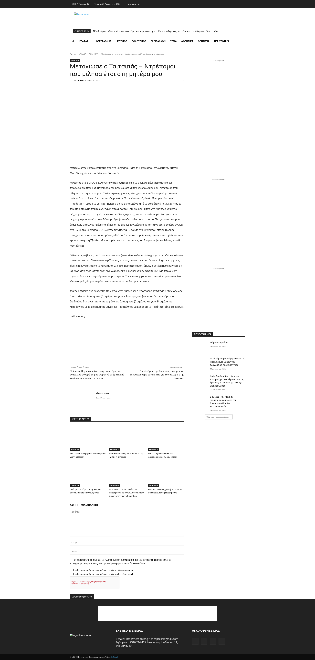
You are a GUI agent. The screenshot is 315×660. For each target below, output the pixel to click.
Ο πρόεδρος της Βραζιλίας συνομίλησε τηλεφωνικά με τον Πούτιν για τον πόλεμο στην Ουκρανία (157, 375)
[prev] (235, 31)
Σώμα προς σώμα (219, 342)
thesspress (81, 80)
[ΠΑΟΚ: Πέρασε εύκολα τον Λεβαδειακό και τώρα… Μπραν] (166, 438)
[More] (147, 86)
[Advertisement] (218, 83)
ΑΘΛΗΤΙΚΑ (93, 54)
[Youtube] (242, 3)
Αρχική (73, 54)
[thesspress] (98, 18)
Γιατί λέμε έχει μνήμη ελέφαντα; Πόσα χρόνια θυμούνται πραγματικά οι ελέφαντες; (227, 361)
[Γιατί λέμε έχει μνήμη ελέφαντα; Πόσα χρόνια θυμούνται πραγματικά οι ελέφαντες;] (200, 362)
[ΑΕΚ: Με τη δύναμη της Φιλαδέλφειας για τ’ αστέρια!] (88, 438)
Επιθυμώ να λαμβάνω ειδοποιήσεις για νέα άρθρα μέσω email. (103, 574)
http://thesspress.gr (104, 398)
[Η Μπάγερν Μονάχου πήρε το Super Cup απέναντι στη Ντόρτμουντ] (166, 474)
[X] (236, 3)
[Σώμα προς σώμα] (200, 346)
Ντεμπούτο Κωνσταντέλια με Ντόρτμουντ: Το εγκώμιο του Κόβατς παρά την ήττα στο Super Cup (126, 492)
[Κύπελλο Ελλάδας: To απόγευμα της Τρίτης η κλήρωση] (127, 438)
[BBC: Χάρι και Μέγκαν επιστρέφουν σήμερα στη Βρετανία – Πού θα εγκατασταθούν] (200, 400)
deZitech (114, 657)
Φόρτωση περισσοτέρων (217, 416)
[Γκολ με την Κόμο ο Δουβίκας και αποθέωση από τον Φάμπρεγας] (88, 474)
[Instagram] (229, 3)
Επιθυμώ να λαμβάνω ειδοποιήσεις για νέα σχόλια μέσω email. (103, 570)
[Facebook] (223, 3)
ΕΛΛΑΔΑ (82, 54)
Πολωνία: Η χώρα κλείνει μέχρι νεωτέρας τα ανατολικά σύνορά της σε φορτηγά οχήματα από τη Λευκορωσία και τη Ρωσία (97, 375)
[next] (240, 31)
